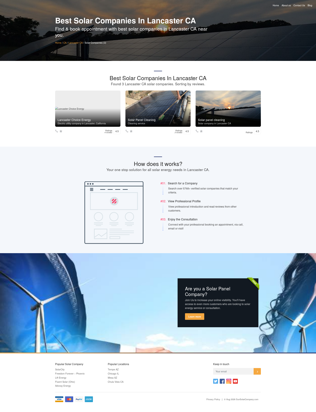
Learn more (194, 316)
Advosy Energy (63, 385)
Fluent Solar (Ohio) (65, 381)
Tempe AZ (113, 369)
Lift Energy (60, 377)
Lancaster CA (75, 42)
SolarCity (60, 369)
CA (64, 42)
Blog (310, 5)
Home (276, 5)
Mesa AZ (112, 377)
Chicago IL (113, 373)
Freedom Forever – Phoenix (70, 373)
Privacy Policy (213, 399)
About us (286, 5)
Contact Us (299, 5)
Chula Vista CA (115, 381)
